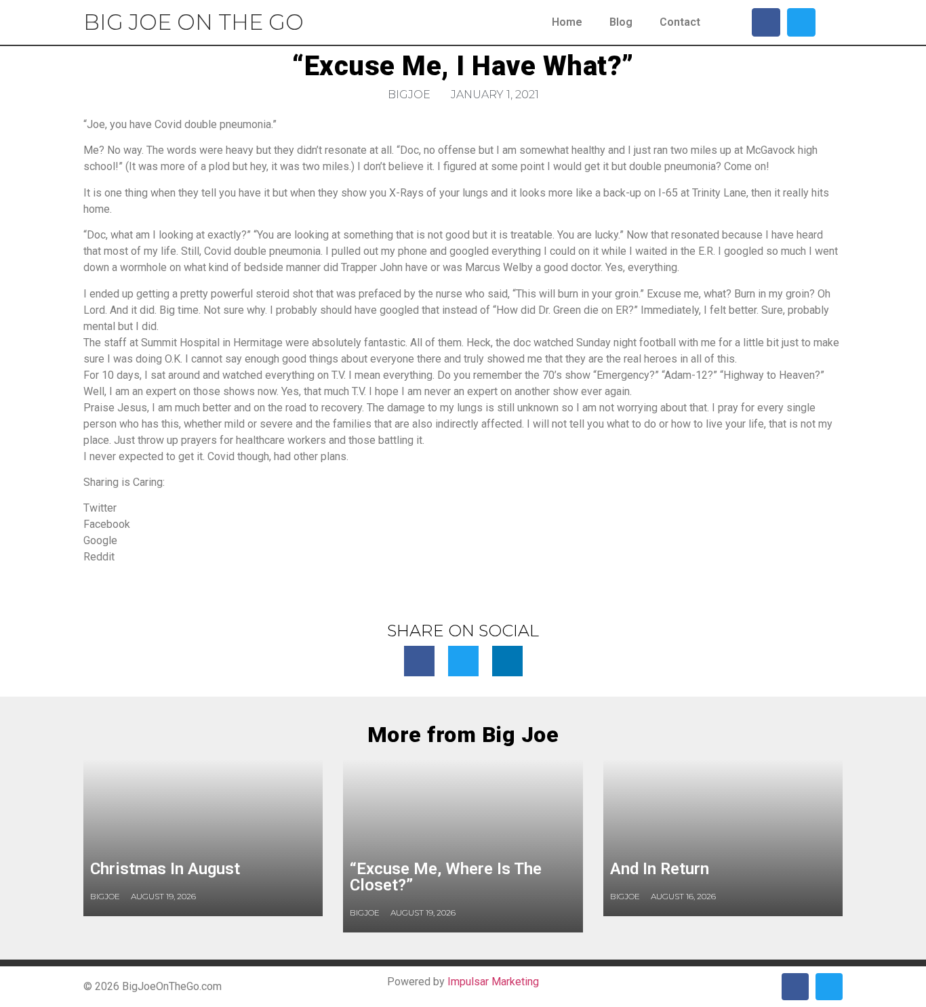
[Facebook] (766, 22)
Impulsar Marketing (493, 981)
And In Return (659, 868)
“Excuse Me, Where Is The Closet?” (446, 877)
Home (567, 22)
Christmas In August (165, 868)
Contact (680, 22)
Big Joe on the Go (193, 22)
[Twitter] (801, 22)
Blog (620, 22)
